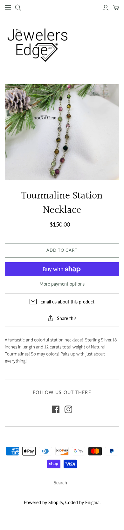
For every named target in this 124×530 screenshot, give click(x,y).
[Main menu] (8, 7)
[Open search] (18, 7)
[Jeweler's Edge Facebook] (55, 409)
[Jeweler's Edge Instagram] (68, 409)
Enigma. (92, 502)
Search (60, 482)
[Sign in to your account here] (105, 7)
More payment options (62, 284)
